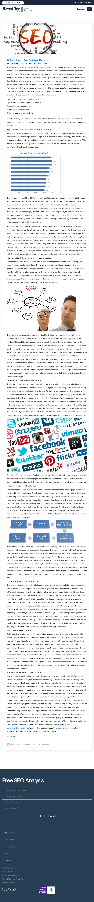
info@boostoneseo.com (10, 868)
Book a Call (8, 832)
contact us (24, 728)
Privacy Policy (20, 879)
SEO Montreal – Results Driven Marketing (28, 60)
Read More (11, 737)
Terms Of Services (8, 879)
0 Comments (44, 744)
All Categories (14, 54)
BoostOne (15, 744)
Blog (5, 853)
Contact (7, 860)
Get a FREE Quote (13, 3)
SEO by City (8, 846)
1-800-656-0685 (84, 2)
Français (81, 8)
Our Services (9, 839)
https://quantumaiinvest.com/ (54, 665)
